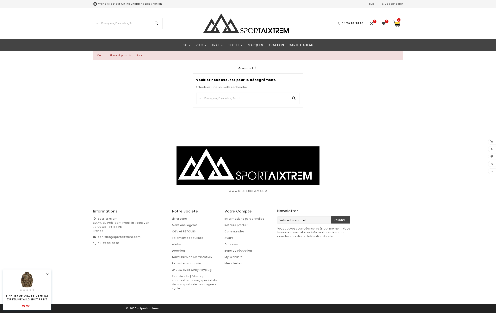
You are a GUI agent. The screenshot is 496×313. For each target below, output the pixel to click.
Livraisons (179, 219)
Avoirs (229, 238)
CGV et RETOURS (184, 231)
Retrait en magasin (186, 263)
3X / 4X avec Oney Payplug (192, 270)
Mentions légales (185, 225)
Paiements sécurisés (188, 238)
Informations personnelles (244, 219)
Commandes (235, 231)
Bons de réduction (238, 251)
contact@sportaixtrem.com (119, 237)
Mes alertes (233, 263)
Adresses (232, 244)
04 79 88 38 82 (109, 243)
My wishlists (234, 257)
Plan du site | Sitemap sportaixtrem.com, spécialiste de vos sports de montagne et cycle (195, 282)
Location (178, 251)
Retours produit (236, 225)
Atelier (177, 244)
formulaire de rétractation (192, 257)
